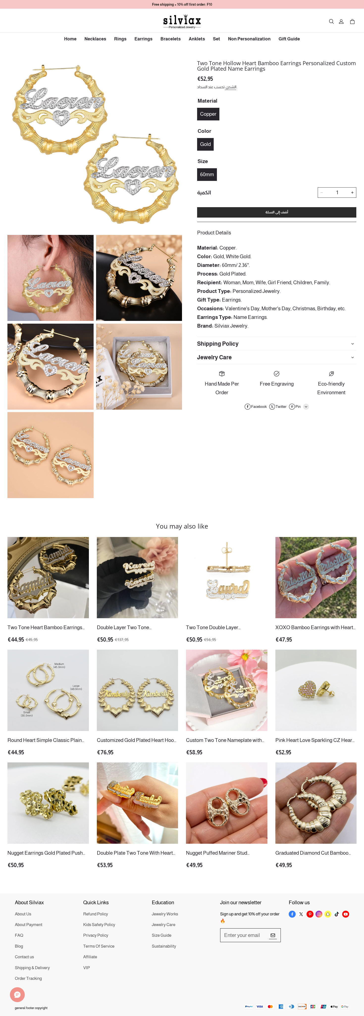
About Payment (28, 924)
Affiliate (90, 957)
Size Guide (161, 935)
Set (216, 38)
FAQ (19, 935)
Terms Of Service (98, 946)
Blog (19, 946)
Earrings (143, 38)
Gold (205, 144)
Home (70, 38)
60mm (207, 174)
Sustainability (164, 946)
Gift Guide (289, 38)
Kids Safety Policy (99, 924)
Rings (120, 38)
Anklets (197, 38)
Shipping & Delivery (32, 967)
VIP (86, 967)
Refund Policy (95, 914)
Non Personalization (249, 38)
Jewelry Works (165, 914)
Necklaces (95, 38)
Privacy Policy (95, 935)
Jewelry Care (163, 924)
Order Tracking (28, 978)
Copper (208, 114)
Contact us (24, 957)
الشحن (230, 87)
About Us (23, 914)
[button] (331, 22)
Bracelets (170, 38)
